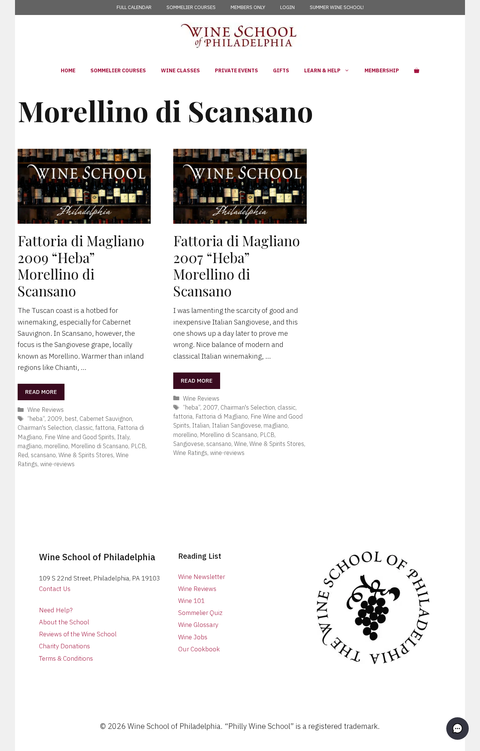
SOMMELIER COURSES (191, 7)
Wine (240, 443)
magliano (30, 446)
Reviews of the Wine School (78, 634)
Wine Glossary (198, 625)
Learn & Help (322, 70)
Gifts (281, 70)
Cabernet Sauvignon (106, 418)
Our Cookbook (199, 649)
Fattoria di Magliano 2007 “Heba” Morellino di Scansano (236, 265)
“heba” (36, 418)
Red (23, 455)
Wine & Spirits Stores (85, 455)
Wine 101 (191, 601)
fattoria (105, 427)
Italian (200, 425)
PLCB (138, 446)
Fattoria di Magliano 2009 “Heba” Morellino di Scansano (81, 265)
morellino (56, 446)
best (71, 418)
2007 (210, 407)
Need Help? (56, 610)
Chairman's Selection (45, 427)
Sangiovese (188, 443)
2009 (54, 418)
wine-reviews (57, 464)
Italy (123, 437)
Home (68, 70)
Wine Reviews (45, 409)
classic (84, 427)
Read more (41, 391)
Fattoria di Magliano (221, 416)
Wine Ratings (190, 452)
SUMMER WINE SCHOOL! (337, 7)
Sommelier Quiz (200, 613)
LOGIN (287, 7)
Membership (381, 70)
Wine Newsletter (201, 577)
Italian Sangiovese (236, 425)
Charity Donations (64, 646)
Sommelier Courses (118, 70)
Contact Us (54, 589)
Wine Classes (180, 70)
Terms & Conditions (66, 658)
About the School (64, 622)
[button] (457, 728)
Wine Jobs (192, 637)
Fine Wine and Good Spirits (79, 437)
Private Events (236, 70)
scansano (43, 455)
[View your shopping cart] (416, 70)
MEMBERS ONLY (248, 7)
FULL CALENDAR (134, 7)
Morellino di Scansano (99, 446)
